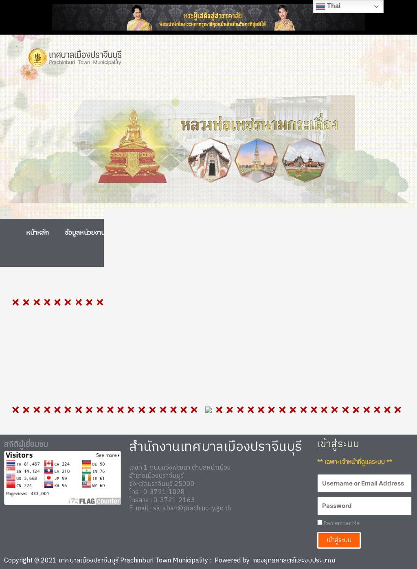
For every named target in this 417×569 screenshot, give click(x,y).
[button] (17, 146)
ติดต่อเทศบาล (203, 252)
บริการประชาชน (271, 232)
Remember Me (341, 523)
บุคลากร (143, 232)
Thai (332, 5)
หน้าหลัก (37, 232)
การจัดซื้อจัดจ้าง (202, 232)
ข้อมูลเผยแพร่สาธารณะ (349, 232)
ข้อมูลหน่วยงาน (85, 232)
